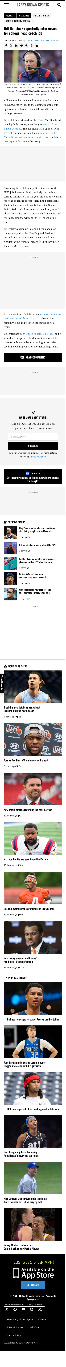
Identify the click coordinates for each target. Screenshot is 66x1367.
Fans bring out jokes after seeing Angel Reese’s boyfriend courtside (21, 1153)
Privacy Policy (38, 456)
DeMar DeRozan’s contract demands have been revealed (32, 576)
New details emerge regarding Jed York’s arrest (28, 809)
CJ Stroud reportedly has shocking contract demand (33, 1109)
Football (10, 15)
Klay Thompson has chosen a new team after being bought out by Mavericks (37, 530)
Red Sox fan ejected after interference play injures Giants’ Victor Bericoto (37, 560)
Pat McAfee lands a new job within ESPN (37, 545)
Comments (53, 40)
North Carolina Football (19, 21)
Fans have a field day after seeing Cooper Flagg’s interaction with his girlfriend (24, 1064)
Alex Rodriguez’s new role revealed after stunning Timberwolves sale (35, 591)
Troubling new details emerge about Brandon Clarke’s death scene (22, 709)
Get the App (33, 1285)
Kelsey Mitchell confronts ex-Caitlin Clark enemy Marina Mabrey (21, 1246)
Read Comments (35, 357)
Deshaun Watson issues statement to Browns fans (29, 908)
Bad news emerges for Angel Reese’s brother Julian (33, 1019)
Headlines (24, 15)
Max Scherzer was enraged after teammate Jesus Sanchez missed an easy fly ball (25, 1200)
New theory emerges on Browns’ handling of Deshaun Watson (20, 960)
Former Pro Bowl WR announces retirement (26, 760)
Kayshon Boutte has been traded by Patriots (26, 859)
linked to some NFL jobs (40, 333)
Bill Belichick (42, 15)
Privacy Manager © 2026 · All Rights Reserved (24, 1305)
